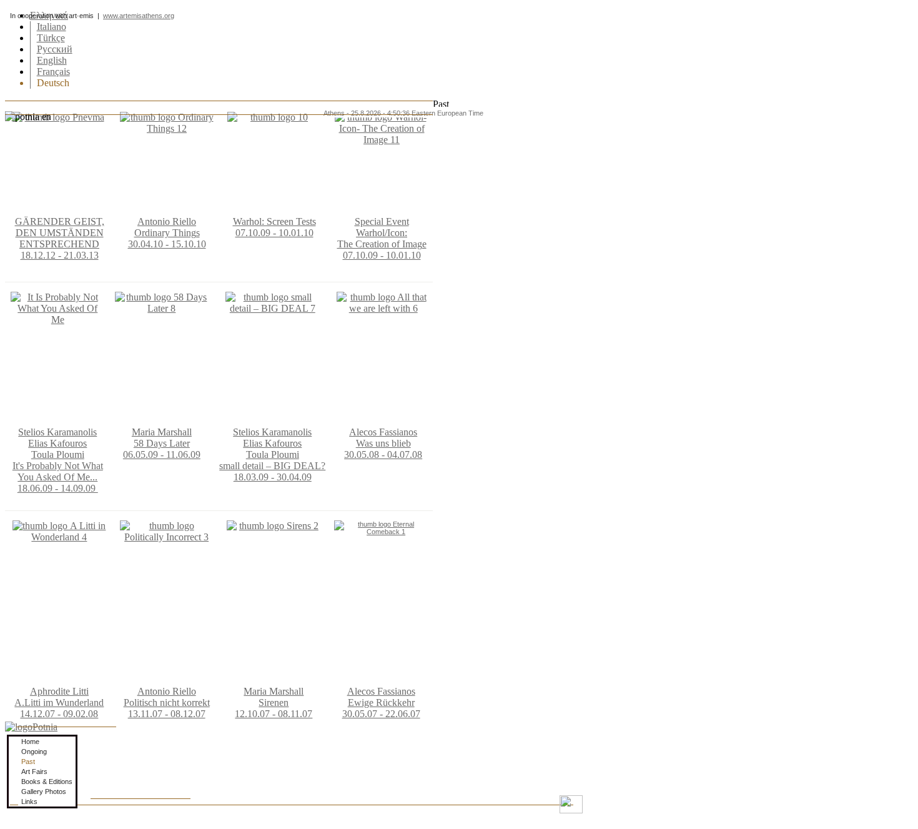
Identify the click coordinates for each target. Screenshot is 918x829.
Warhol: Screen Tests (274, 221)
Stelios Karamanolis (57, 432)
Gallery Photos (43, 791)
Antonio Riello (166, 221)
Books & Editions (46, 781)
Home (30, 741)
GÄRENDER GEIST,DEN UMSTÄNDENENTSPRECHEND (59, 232)
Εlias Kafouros (57, 443)
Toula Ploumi (57, 454)
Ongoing (34, 751)
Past (28, 761)
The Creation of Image (382, 244)
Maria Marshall (162, 432)
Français (53, 71)
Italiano (51, 26)
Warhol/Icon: (381, 232)
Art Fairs (34, 771)
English (52, 60)
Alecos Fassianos (383, 432)
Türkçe (51, 37)
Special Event (382, 221)
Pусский (54, 49)
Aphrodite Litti (59, 691)
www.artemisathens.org (138, 15)
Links (29, 801)
